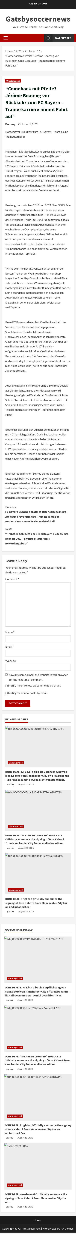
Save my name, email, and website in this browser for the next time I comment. (38, 677)
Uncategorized (13, 81)
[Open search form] (40, 37)
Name (9, 632)
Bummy (10, 124)
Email (9, 646)
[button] (5, 38)
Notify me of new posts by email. (28, 693)
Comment (12, 579)
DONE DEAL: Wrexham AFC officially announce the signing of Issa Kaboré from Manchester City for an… (35, 1198)
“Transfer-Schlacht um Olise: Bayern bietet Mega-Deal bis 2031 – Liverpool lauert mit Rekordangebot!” (37, 536)
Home (37, 1220)
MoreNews (49, 1228)
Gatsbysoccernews (38, 19)
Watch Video (63, 38)
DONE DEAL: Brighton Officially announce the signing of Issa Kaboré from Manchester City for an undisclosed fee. (36, 903)
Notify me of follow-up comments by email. (34, 685)
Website (10, 660)
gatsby (10, 784)
